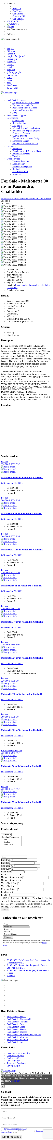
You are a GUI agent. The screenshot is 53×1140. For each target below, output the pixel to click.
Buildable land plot (20, 906)
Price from (5, 860)
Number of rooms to (10, 880)
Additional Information (22, 110)
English (10, 48)
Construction (12, 118)
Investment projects (21, 153)
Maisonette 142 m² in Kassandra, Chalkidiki (22, 549)
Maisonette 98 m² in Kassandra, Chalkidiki (21, 585)
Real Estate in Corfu (16, 1027)
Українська (12, 85)
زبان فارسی (12, 75)
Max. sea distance (9, 889)
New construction (16, 904)
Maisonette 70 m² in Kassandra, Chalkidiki (21, 766)
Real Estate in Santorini (17, 1039)
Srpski (9, 80)
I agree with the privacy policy (15, 1129)
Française (11, 69)
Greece (4, 198)
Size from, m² (7, 866)
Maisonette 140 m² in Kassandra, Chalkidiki (22, 622)
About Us (16, 8)
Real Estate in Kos (15, 1042)
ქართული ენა (14, 72)
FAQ (14, 113)
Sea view (15, 898)
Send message (11, 1136)
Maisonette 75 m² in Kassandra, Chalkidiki (21, 802)
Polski (9, 77)
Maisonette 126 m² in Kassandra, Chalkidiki (22, 658)
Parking (26, 898)
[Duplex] (11, 842)
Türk (9, 82)
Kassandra (33, 198)
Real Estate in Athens (16, 1016)
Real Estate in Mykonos (17, 1037)
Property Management (22, 166)
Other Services (13, 159)
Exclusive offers (14, 1058)
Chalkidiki (23, 198)
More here (15, 1081)
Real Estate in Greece (16, 100)
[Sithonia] (16, 932)
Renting (16, 169)
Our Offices (17, 13)
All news (11, 975)
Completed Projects (21, 133)
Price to (4, 863)
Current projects (19, 136)
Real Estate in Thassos (17, 1032)
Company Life (18, 16)
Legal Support (18, 164)
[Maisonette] (11, 844)
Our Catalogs (18, 19)
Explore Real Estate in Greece (25, 102)
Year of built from (9, 883)
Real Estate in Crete (15, 1024)
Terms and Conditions (16, 1063)
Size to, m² (6, 869)
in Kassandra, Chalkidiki (12, 483)
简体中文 (11, 61)
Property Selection (20, 161)
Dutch (9, 67)
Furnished (37, 898)
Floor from (6, 871)
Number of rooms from (11, 877)
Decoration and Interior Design (26, 138)
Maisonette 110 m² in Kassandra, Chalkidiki (22, 694)
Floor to (4, 874)
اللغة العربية (12, 88)
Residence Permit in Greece (24, 107)
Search (5, 909)
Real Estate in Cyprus (16, 115)
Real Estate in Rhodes (16, 1029)
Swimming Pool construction (25, 143)
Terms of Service (6, 1132)
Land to (4, 895)
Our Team (16, 11)
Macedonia (13, 198)
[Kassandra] (16, 929)
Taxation (16, 156)
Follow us (8, 937)
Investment (12, 146)
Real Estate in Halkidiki (17, 1021)
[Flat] (11, 840)
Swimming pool (18, 901)
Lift (5, 898)
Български (12, 59)
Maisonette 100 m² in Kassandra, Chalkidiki (22, 477)
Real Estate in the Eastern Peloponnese (24, 1034)
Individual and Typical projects (26, 130)
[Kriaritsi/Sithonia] (16, 934)
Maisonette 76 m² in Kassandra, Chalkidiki (21, 513)
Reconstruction (19, 123)
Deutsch (10, 64)
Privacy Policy (13, 1060)
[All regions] (16, 927)
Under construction (36, 904)
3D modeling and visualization (26, 128)
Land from (6, 892)
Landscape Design (20, 141)
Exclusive (36, 906)
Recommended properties (18, 1053)
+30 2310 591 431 (15, 21)
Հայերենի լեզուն (16, 56)
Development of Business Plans (26, 151)
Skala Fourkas (44, 198)
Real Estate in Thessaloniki (19, 1019)
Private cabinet (13, 1066)
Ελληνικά (11, 51)
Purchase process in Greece (24, 105)
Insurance (16, 174)
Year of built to (7, 886)
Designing (17, 125)
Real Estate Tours (20, 171)
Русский (11, 53)
